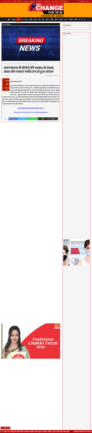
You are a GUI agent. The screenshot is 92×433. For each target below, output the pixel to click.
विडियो (76, 19)
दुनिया (26, 19)
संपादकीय (71, 19)
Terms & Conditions (63, 1)
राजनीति (30, 19)
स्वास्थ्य (47, 19)
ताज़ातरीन (13, 19)
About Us (19, 1)
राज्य (18, 19)
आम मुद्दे (51, 19)
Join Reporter (39, 1)
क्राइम (35, 19)
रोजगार (66, 19)
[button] (59, 127)
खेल (39, 19)
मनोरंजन (61, 19)
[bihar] (46, 10)
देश (22, 19)
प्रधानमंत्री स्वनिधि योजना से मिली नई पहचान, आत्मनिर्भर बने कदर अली (71, 431)
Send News (32, 1)
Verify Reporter (47, 1)
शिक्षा (43, 19)
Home (14, 1)
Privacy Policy (55, 1)
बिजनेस (56, 19)
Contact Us (25, 1)
